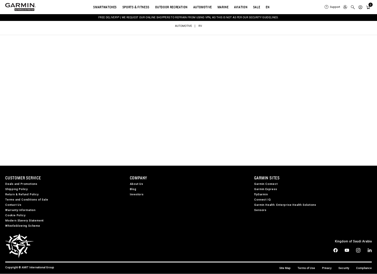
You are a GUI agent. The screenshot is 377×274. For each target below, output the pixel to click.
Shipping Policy (16, 189)
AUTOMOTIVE (202, 7)
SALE (256, 7)
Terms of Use (306, 268)
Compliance (364, 268)
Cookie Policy (15, 215)
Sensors (260, 210)
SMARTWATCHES (105, 7)
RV (200, 26)
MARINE (223, 7)
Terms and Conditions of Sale (26, 199)
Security (343, 268)
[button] (360, 7)
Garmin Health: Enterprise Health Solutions (285, 204)
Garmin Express (265, 189)
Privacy (326, 268)
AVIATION (240, 7)
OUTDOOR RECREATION (171, 7)
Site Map (285, 268)
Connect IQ (262, 199)
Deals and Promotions (21, 184)
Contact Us (13, 204)
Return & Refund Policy (22, 194)
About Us (136, 184)
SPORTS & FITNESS (135, 7)
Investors (137, 194)
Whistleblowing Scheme (22, 225)
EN (267, 7)
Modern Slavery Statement (24, 220)
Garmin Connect (266, 184)
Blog (133, 189)
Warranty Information (20, 210)
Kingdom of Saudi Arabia (353, 241)
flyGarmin (261, 194)
